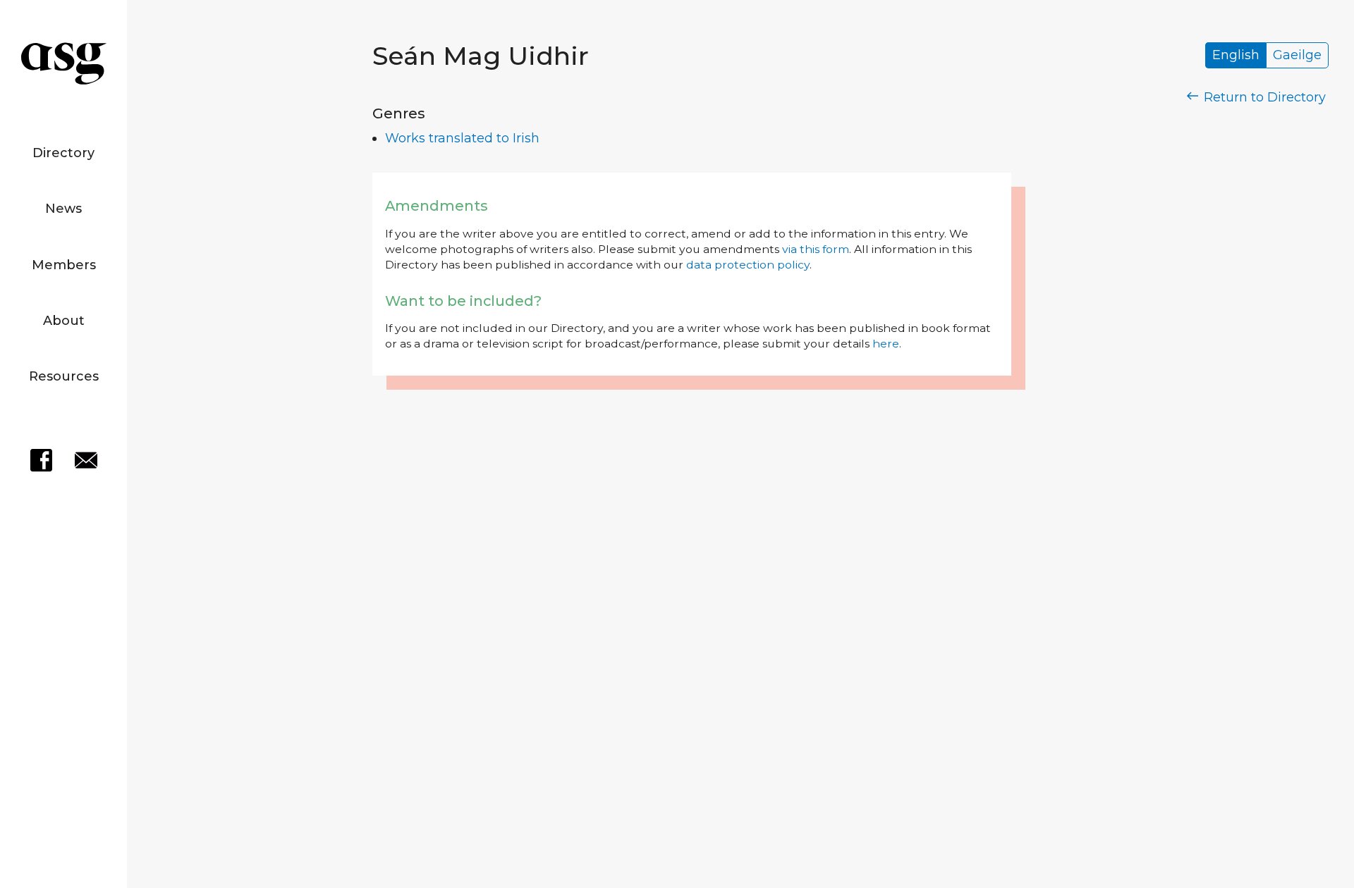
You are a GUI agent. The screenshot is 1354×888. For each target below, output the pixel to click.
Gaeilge (1297, 55)
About (64, 320)
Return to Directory (1263, 97)
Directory (63, 153)
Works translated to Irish (462, 138)
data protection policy (748, 264)
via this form (815, 249)
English (1236, 55)
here (885, 343)
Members (64, 265)
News (63, 208)
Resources (64, 376)
